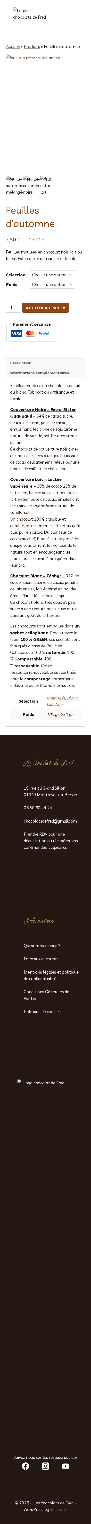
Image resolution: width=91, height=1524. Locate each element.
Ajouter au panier (45, 308)
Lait (50, 704)
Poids (11, 284)
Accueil (13, 46)
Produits (32, 46)
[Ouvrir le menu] (77, 19)
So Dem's (59, 1509)
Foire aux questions (41, 958)
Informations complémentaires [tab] (39, 373)
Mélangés (56, 697)
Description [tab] (21, 363)
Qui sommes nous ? (42, 945)
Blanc (72, 697)
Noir (59, 704)
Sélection (15, 274)
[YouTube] (65, 1466)
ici (64, 847)
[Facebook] (25, 1466)
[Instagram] (45, 1466)
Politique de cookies (42, 1011)
